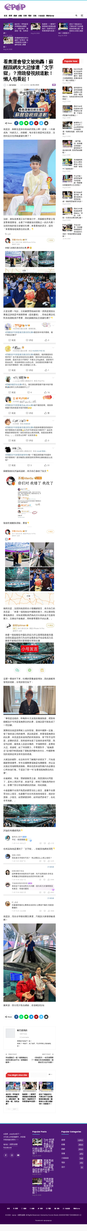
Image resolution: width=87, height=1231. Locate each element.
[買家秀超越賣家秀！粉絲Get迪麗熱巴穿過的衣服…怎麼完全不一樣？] (37, 1163)
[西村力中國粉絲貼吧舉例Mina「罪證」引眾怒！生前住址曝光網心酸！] (67, 211)
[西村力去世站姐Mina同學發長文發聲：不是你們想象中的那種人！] (67, 108)
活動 (34, 15)
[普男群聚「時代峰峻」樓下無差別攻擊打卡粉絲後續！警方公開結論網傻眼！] (37, 1181)
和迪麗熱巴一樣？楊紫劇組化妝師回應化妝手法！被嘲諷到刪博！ (17, 1059)
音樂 (25, 15)
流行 (63, 1167)
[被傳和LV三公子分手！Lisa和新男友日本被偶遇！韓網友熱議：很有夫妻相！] (67, 125)
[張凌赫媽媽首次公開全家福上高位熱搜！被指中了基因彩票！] (67, 162)
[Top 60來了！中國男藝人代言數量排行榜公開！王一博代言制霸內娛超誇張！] (37, 1142)
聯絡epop (50, 15)
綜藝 (20, 15)
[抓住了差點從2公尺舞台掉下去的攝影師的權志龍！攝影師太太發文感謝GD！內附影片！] (63, 26)
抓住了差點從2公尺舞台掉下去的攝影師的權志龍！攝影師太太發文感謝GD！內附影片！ (70, 28)
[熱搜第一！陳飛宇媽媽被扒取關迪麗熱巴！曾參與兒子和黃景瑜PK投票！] (36, 26)
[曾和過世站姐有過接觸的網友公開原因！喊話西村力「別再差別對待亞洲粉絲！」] (67, 90)
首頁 (5, 15)
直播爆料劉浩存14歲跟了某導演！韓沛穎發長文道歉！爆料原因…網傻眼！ (15, 42)
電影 (30, 15)
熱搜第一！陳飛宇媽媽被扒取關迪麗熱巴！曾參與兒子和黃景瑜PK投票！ (49, 27)
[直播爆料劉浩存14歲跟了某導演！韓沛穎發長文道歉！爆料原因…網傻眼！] (8, 40)
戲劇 (15, 15)
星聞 (10, 15)
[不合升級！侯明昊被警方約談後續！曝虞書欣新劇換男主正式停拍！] (67, 178)
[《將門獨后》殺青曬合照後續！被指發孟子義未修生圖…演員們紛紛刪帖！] (67, 143)
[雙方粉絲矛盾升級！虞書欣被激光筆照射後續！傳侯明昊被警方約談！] (67, 195)
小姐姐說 (41, 15)
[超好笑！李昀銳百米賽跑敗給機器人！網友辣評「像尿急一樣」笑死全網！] (8, 26)
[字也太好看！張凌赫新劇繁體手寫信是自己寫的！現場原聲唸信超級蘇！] (67, 227)
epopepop (48, 1220)
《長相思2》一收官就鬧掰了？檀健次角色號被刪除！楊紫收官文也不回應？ (42, 1059)
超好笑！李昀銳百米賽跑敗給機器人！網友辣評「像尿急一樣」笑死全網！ (15, 28)
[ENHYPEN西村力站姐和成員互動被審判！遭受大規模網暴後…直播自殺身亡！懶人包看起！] (67, 71)
